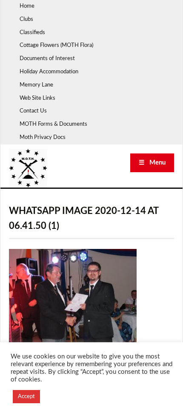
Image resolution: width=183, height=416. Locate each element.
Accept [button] (26, 396)
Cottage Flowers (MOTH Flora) (56, 45)
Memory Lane (36, 85)
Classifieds (32, 32)
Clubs (26, 19)
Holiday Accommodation (49, 72)
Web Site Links (37, 98)
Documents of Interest (47, 58)
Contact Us (33, 111)
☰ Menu (152, 162)
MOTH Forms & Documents (53, 124)
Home (27, 6)
